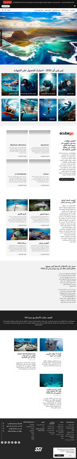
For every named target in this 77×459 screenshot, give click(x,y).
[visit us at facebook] (19, 442)
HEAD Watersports (28, 422)
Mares (32, 428)
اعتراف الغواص (50, 428)
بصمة (43, 426)
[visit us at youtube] (9, 442)
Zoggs (32, 436)
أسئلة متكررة (71, 424)
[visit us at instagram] (13, 442)
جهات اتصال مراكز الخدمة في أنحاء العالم (70, 428)
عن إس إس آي (51, 426)
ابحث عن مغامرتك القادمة (66, 179)
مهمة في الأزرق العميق (59, 435)
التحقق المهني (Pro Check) (69, 436)
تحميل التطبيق (60, 426)
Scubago (32, 424)
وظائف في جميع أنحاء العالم (15, 431)
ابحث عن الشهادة (70, 434)
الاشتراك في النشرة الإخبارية (15, 423)
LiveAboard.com (30, 426)
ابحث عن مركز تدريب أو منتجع (14, 426)
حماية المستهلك (70, 432)
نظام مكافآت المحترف (51, 433)
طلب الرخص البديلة (69, 439)
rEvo (33, 434)
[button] (7, 2)
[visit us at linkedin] (6, 442)
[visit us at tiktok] (2, 442)
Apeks (32, 432)
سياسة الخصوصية (41, 424)
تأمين (62, 438)
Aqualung (32, 430)
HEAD (32, 438)
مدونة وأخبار (60, 428)
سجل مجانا (61, 424)
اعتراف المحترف (50, 430)
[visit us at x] (16, 442)
